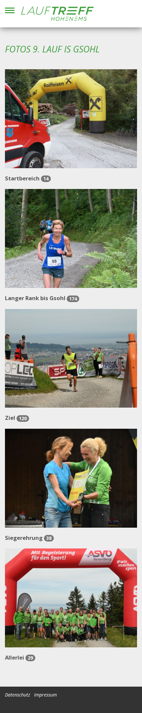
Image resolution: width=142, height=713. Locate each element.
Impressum (45, 695)
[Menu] (10, 10)
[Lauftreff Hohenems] (57, 14)
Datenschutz (17, 695)
